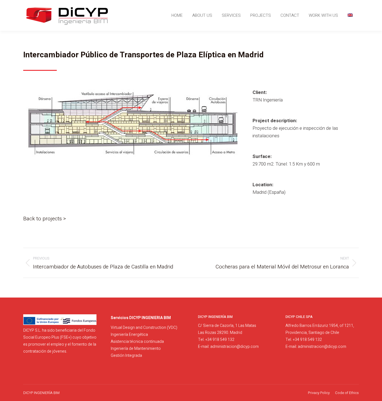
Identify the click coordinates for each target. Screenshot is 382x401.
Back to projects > (44, 219)
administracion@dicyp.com (234, 347)
